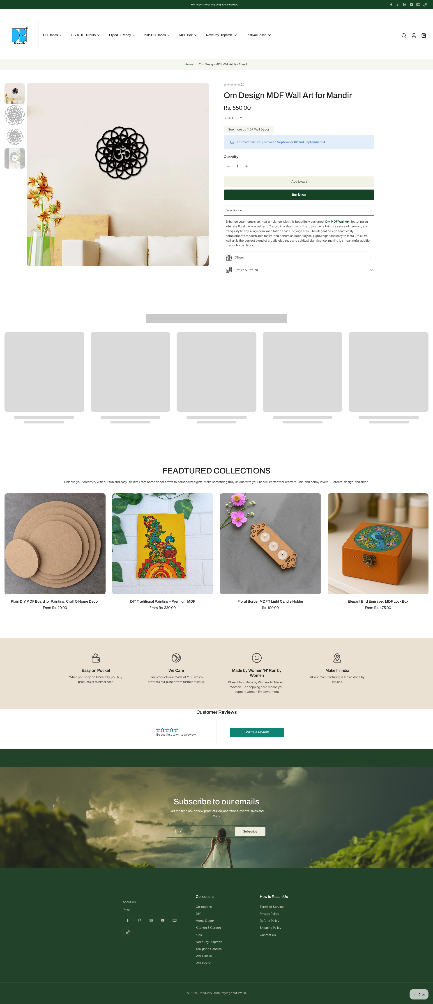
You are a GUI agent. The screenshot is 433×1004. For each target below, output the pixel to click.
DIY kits (133, 482)
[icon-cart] (423, 35)
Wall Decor (203, 963)
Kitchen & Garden (208, 928)
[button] (299, 181)
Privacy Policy (269, 914)
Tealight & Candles (209, 949)
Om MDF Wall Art (337, 222)
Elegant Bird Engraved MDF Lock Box (378, 601)
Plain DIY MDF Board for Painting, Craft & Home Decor (55, 601)
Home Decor (205, 921)
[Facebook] (391, 4)
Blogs (127, 909)
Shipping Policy (270, 928)
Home (189, 64)
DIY (198, 914)
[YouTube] (411, 4)
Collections (204, 907)
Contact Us (268, 935)
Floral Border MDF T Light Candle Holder (270, 601)
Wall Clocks (204, 956)
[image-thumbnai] (15, 93)
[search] (404, 35)
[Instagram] (404, 4)
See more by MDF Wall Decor (248, 129)
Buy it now (299, 194)
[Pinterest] (398, 4)
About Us (129, 902)
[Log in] (414, 35)
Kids (199, 935)
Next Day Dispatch (209, 942)
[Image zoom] (118, 174)
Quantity (231, 157)
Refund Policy (269, 921)
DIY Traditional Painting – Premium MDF (162, 601)
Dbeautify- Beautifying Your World (222, 993)
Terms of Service (272, 907)
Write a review (257, 732)
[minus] (228, 166)
